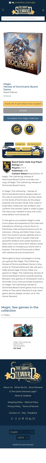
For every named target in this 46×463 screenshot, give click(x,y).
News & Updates (23, 395)
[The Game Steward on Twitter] (12, 419)
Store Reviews (36, 387)
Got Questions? (34, 144)
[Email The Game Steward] (34, 419)
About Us (8, 387)
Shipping (26, 149)
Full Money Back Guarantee (19, 153)
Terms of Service (31, 406)
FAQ (18, 149)
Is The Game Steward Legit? (23, 391)
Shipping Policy (15, 402)
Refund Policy (31, 402)
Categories (20, 144)
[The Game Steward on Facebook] (16, 419)
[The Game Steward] (23, 10)
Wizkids (7, 96)
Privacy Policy (14, 406)
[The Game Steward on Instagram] (26, 419)
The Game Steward (25, 445)
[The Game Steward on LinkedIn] (30, 419)
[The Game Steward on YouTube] (19, 419)
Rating (36, 153)
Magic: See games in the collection (19, 309)
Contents (9, 144)
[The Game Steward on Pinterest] (23, 419)
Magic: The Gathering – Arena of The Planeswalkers (22, 344)
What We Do (20, 387)
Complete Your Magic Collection (23, 118)
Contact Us (14, 413)
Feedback (32, 413)
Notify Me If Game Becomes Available (23, 104)
